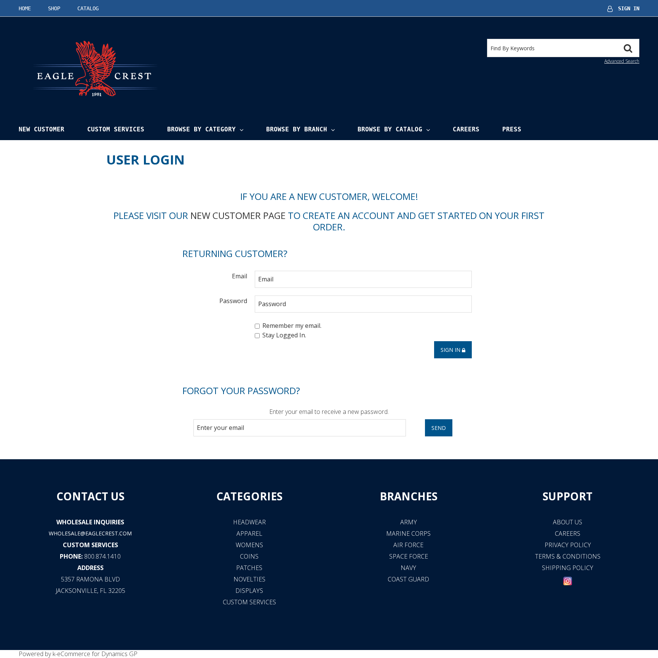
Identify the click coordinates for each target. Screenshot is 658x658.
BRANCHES (409, 496)
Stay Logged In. (284, 335)
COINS (249, 556)
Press (511, 129)
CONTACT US (90, 496)
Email (239, 276)
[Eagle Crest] (94, 68)
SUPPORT (568, 496)
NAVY (408, 568)
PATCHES (249, 568)
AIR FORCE (408, 545)
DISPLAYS (249, 590)
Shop (54, 8)
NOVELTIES (249, 579)
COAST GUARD (408, 579)
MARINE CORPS (408, 533)
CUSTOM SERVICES (90, 545)
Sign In (628, 8)
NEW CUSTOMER (41, 129)
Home (25, 8)
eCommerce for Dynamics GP (97, 654)
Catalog (88, 8)
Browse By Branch (296, 129)
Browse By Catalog (390, 129)
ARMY (408, 522)
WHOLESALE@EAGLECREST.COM (90, 533)
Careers (466, 129)
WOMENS (249, 545)
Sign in (451, 349)
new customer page (238, 215)
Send (438, 427)
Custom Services (115, 129)
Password (233, 301)
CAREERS (567, 533)
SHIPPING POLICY (567, 568)
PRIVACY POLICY (568, 545)
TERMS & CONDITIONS (568, 556)
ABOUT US (567, 522)
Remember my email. (291, 325)
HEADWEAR (249, 522)
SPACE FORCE (408, 556)
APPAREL (249, 533)
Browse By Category (201, 129)
